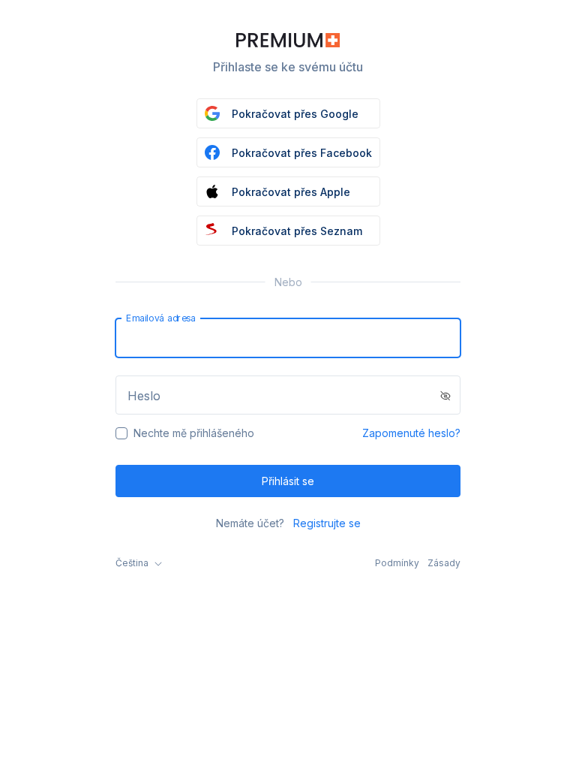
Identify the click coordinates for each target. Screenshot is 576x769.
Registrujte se (327, 523)
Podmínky (397, 562)
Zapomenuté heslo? (411, 433)
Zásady (444, 562)
